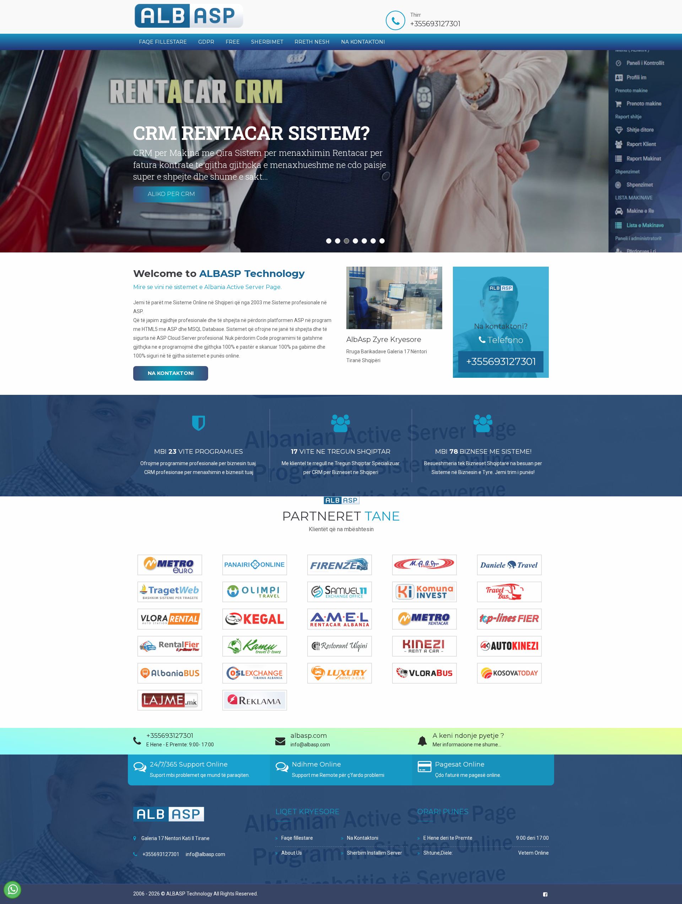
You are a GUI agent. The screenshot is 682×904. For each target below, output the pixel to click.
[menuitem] (163, 42)
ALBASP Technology (189, 894)
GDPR (206, 42)
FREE (233, 42)
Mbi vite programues (198, 452)
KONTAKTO (163, 215)
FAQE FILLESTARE (163, 42)
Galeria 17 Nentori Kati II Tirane (175, 838)
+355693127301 (160, 854)
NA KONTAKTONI (363, 42)
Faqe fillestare (297, 838)
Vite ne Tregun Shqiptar (340, 452)
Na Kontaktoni (362, 838)
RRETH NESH (312, 42)
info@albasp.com (205, 854)
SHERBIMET (267, 42)
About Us (291, 853)
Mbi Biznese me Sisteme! (483, 452)
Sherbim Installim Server (374, 853)
